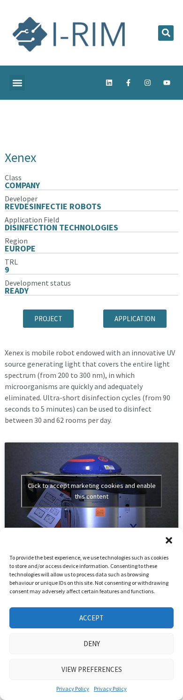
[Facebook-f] (128, 83)
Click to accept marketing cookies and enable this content (92, 491)
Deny (92, 643)
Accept (91, 617)
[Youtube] (167, 83)
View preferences (91, 669)
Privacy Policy (72, 688)
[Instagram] (147, 83)
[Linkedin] (109, 83)
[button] (169, 539)
